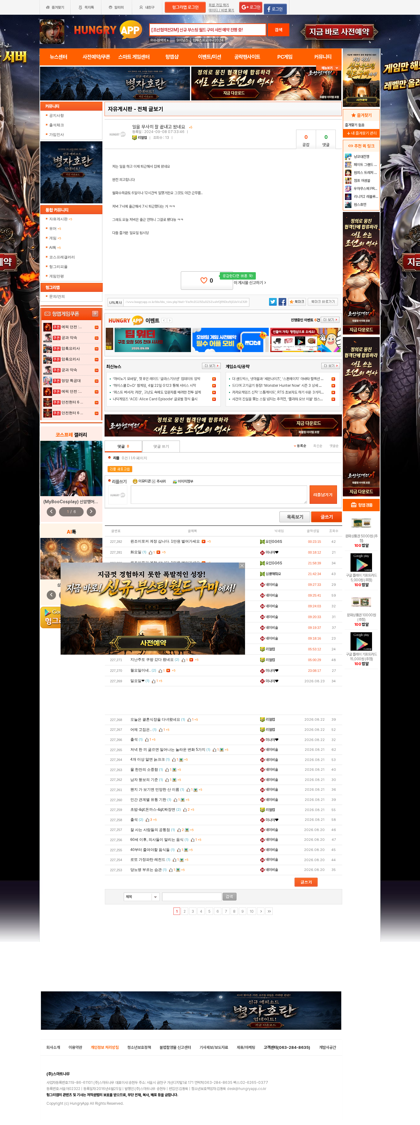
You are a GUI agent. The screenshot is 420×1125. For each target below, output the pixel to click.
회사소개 (53, 1047)
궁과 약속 (69, 337)
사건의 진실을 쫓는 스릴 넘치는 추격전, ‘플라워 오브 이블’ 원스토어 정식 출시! (286, 399)
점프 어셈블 (361, 180)
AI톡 (55, 247)
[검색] (229, 896)
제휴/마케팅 (246, 1047)
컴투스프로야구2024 (208, 40)
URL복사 (116, 302)
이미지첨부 (185, 481)
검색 (278, 29)
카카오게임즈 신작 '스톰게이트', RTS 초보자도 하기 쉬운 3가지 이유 (280, 392)
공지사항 (57, 115)
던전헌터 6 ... (72, 402)
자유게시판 (60, 219)
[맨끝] (269, 911)
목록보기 (294, 517)
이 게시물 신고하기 (250, 282)
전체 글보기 (150, 109)
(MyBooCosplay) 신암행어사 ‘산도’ (75, 501)
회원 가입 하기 (219, 5)
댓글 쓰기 (161, 446)
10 (252, 911)
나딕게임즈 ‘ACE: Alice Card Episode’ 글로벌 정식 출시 (155, 399)
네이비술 (271, 584)
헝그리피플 (58, 267)
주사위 (161, 481)
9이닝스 (182, 40)
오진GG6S (273, 541)
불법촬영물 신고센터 (175, 1047)
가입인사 (57, 134)
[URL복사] (178, 302)
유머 (55, 228)
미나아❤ (272, 552)
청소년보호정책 (139, 1047)
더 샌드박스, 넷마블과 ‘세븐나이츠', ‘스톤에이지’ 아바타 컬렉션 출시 (279, 379)
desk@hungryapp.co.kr (246, 1089)
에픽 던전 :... (71, 327)
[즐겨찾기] (55, 7)
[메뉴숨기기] (329, 68)
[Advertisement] (223, 700)
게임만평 (56, 276)
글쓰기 (326, 517)
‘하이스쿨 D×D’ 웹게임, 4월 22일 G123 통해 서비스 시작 (154, 385)
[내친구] (147, 7)
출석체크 (57, 125)
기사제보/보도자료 (214, 1047)
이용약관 (75, 1047)
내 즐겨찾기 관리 (361, 133)
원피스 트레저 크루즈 (366, 173)
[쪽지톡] (85, 7)
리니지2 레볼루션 (365, 196)
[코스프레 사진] (71, 468)
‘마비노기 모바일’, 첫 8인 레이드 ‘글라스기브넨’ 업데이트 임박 (156, 379)
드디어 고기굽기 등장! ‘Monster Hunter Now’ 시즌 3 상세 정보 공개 (282, 385)
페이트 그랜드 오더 (366, 165)
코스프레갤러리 (62, 257)
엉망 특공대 (71, 380)
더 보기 (211, 366)
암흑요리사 (70, 348)
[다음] (260, 911)
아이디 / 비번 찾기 (221, 10)
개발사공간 (327, 1047)
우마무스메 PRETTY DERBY (366, 188)
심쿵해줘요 (273, 574)
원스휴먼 (359, 204)
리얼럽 (142, 137)
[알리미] (116, 7)
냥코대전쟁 (361, 157)
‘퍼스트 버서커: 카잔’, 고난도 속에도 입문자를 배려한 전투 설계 (157, 392)
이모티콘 (144, 481)
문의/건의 (57, 296)
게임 (55, 238)
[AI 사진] (71, 558)
